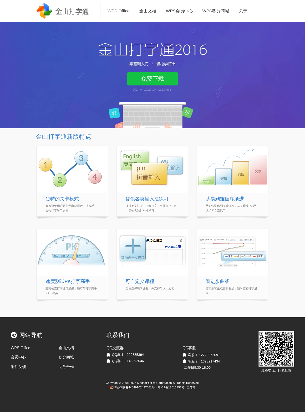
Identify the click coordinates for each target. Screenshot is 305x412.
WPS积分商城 (215, 11)
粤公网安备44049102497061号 (134, 387)
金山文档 (147, 11)
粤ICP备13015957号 (171, 387)
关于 (243, 11)
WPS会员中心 (179, 11)
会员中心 (18, 357)
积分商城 (66, 357)
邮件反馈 (18, 367)
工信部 (191, 387)
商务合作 (66, 367)
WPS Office (118, 11)
